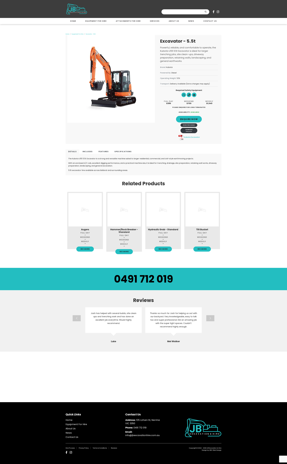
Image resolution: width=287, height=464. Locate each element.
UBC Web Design (215, 450)
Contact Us (72, 437)
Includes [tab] (88, 151)
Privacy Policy (84, 448)
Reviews (114, 448)
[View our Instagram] (218, 12)
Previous (64, 225)
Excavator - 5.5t (91, 34)
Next (223, 225)
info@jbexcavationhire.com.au (142, 435)
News (69, 432)
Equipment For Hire (77, 34)
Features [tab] (104, 151)
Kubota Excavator (192, 137)
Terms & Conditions (100, 448)
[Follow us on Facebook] (214, 12)
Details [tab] (72, 151)
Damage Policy (189, 130)
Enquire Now (189, 119)
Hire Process (189, 125)
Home (67, 34)
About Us (71, 428)
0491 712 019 (143, 279)
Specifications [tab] (123, 151)
